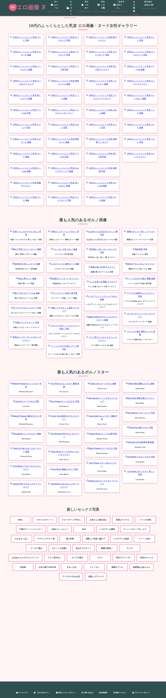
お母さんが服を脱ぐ (98, 520)
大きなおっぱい (21, 539)
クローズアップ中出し (71, 520)
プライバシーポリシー (142, 692)
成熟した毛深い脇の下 (95, 539)
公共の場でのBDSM (47, 567)
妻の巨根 (70, 539)
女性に (20, 520)
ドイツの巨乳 (145, 520)
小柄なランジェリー (59, 529)
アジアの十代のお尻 (71, 576)
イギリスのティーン (45, 520)
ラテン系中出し (54, 558)
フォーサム (94, 567)
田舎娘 (23, 567)
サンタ (130, 548)
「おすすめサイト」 (43, 692)
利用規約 (104, 692)
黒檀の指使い (107, 548)
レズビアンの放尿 (121, 539)
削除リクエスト (121, 692)
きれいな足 (71, 567)
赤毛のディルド (147, 558)
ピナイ (100, 558)
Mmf (84, 529)
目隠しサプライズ (96, 576)
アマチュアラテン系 (46, 539)
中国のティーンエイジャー (31, 529)
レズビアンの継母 (107, 529)
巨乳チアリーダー (123, 558)
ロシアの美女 (77, 558)
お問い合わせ (88, 692)
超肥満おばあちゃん (141, 567)
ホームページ (23, 692)
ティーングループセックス (135, 529)
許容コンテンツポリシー (67, 692)
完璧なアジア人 (122, 520)
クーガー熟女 (36, 548)
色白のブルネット (83, 548)
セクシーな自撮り (59, 548)
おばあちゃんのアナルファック (25, 558)
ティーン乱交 (144, 539)
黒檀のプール (117, 567)
